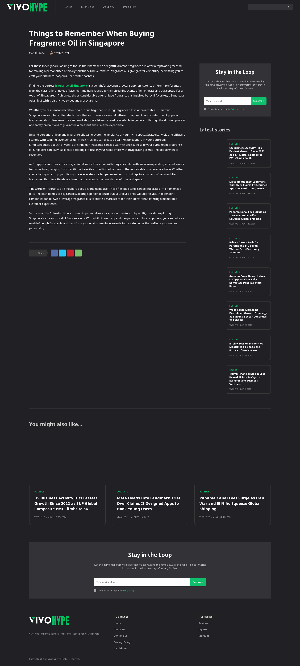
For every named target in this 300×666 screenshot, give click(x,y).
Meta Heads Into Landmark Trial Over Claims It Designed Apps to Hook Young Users (248, 185)
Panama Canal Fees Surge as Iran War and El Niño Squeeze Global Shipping (247, 215)
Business (234, 144)
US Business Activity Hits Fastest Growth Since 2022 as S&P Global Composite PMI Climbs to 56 (247, 153)
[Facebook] (54, 253)
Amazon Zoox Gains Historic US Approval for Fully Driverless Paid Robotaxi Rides (247, 281)
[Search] (289, 7)
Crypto (233, 370)
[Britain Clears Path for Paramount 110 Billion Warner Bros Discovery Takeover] (213, 244)
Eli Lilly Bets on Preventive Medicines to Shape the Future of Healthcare (246, 347)
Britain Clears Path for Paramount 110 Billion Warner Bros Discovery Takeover (244, 247)
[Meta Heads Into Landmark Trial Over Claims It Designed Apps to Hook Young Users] (213, 184)
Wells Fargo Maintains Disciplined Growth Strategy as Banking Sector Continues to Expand (248, 315)
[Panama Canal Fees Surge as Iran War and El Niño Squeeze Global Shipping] (213, 214)
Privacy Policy (237, 109)
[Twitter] (62, 253)
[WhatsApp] (78, 253)
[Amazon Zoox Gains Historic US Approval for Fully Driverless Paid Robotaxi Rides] (213, 278)
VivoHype (63, 53)
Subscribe (258, 100)
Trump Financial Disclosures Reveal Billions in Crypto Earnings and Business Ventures (247, 379)
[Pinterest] (70, 253)
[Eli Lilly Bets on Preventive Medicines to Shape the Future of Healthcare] (213, 346)
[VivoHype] (51, 53)
